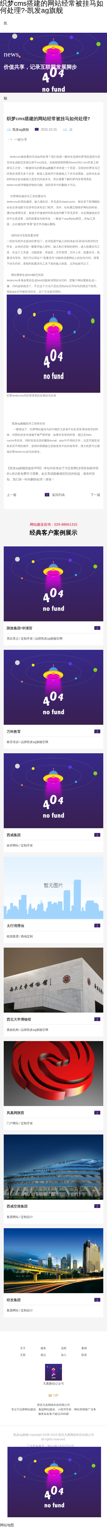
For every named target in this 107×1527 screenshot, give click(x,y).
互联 (23, 1354)
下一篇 (95, 495)
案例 (84, 1348)
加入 (63, 1354)
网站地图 (7, 1525)
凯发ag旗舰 (20, 129)
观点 (43, 1354)
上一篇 (11, 495)
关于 (23, 1348)
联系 (84, 1354)
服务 (43, 1348)
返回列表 (58, 495)
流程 (63, 1348)
